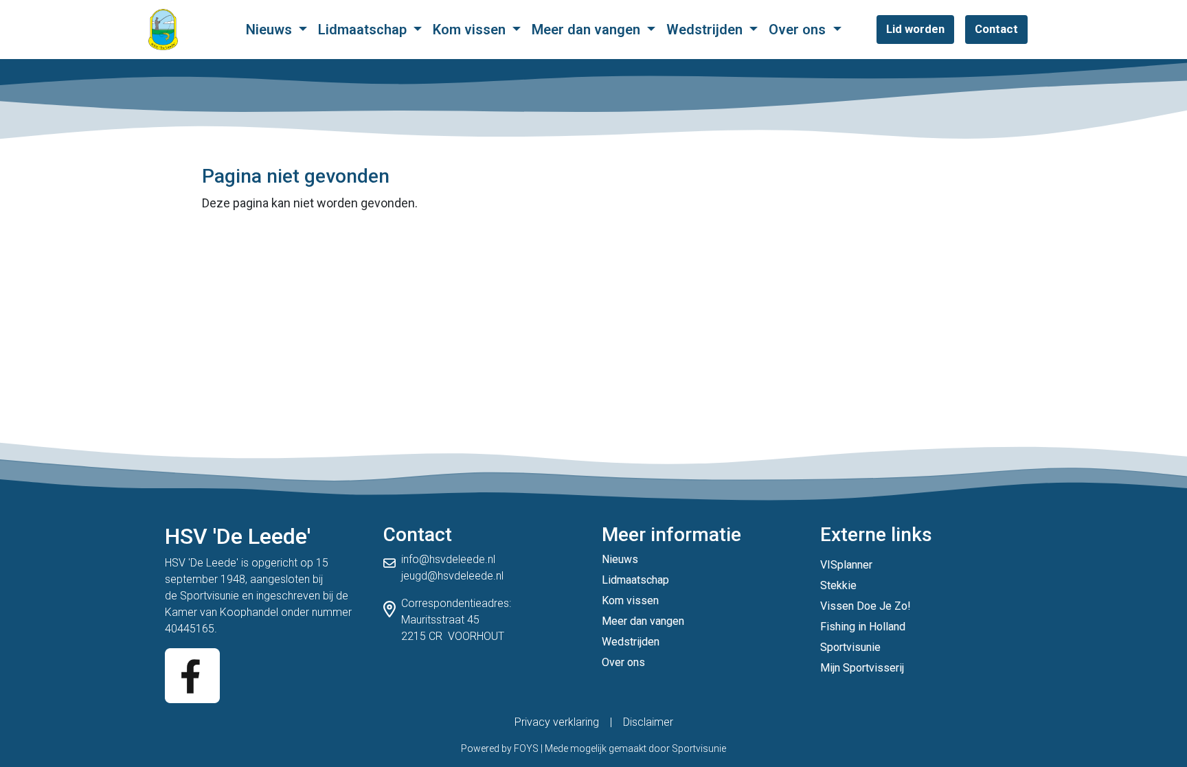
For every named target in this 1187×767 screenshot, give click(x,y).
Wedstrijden (706, 29)
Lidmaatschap (364, 29)
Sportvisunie (209, 595)
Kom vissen (471, 29)
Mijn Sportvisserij (862, 667)
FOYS (526, 748)
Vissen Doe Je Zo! (865, 606)
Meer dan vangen (588, 29)
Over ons (799, 29)
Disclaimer (648, 722)
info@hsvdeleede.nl (448, 559)
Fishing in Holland (862, 626)
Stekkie (838, 585)
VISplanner (846, 564)
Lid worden (915, 29)
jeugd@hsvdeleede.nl (452, 575)
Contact (996, 29)
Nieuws (270, 29)
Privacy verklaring (557, 722)
